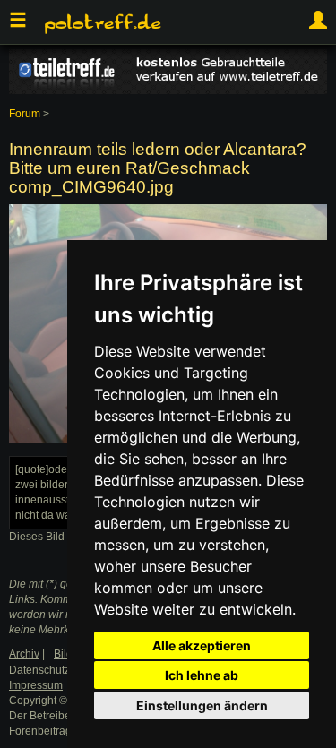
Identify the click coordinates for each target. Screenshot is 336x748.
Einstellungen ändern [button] (202, 705)
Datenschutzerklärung (62, 670)
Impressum (36, 685)
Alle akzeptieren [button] (201, 645)
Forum (24, 113)
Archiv (24, 654)
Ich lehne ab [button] (201, 675)
